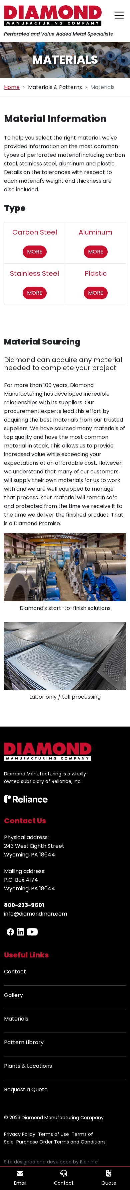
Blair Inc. (89, 1161)
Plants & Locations (28, 1066)
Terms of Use (53, 1134)
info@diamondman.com (35, 914)
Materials (16, 1019)
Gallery (13, 995)
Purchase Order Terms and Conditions (61, 1142)
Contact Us (25, 821)
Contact (15, 971)
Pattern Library (24, 1042)
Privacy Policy (19, 1134)
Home (12, 87)
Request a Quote (26, 1089)
